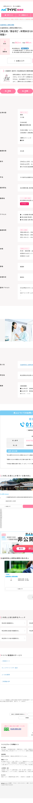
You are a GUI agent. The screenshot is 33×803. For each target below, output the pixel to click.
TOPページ (10, 15)
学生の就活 (3, 749)
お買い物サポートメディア (8, 764)
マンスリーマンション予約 (21, 764)
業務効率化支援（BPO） (14, 776)
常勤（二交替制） (24, 230)
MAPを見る (23, 203)
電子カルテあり (24, 112)
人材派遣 (3, 769)
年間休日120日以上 (25, 248)
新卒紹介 (29, 769)
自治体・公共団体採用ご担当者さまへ (18, 714)
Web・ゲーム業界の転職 (12, 769)
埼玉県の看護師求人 (8, 623)
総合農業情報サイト (23, 763)
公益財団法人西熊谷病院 (7, 25)
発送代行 (23, 776)
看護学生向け (20, 749)
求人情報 (8, 91)
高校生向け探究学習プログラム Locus (19, 756)
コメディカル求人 (13, 771)
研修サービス (4, 776)
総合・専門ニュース (16, 761)
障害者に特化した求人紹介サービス (9, 750)
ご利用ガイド (24, 15)
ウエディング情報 (6, 763)
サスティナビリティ (21, 783)
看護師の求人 (5, 771)
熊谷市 (21, 19)
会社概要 (10, 783)
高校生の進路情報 (5, 756)
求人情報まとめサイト (6, 761)
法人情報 (25, 91)
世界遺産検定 (14, 763)
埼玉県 (16, 19)
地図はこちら (24, 48)
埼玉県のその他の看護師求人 (10, 638)
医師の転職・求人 (23, 771)
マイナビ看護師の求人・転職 (6, 19)
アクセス (14, 783)
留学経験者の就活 (11, 749)
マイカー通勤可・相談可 (26, 198)
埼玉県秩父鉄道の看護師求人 (10, 631)
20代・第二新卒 (22, 769)
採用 (27, 783)
